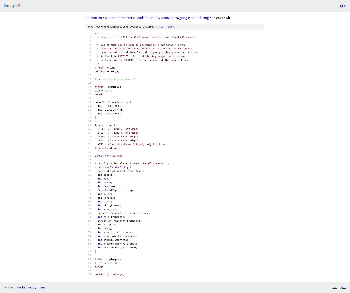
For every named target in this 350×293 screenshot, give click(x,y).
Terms (42, 287)
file (160, 26)
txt (334, 287)
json (343, 287)
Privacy (32, 287)
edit (171, 26)
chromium (94, 17)
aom (121, 17)
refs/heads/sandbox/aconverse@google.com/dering (168, 17)
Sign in (342, 5)
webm (110, 17)
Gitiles (22, 287)
